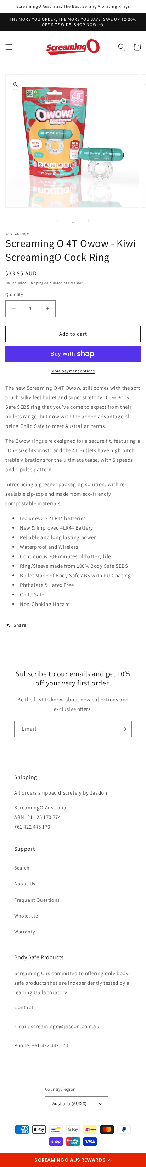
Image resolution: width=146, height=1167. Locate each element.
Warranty (24, 932)
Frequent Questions (37, 900)
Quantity (14, 294)
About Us (24, 883)
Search (22, 868)
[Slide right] (88, 221)
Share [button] (20, 625)
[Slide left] (57, 221)
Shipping (36, 283)
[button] (73, 1160)
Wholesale (26, 916)
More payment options (73, 370)
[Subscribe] (123, 729)
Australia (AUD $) (69, 1104)
